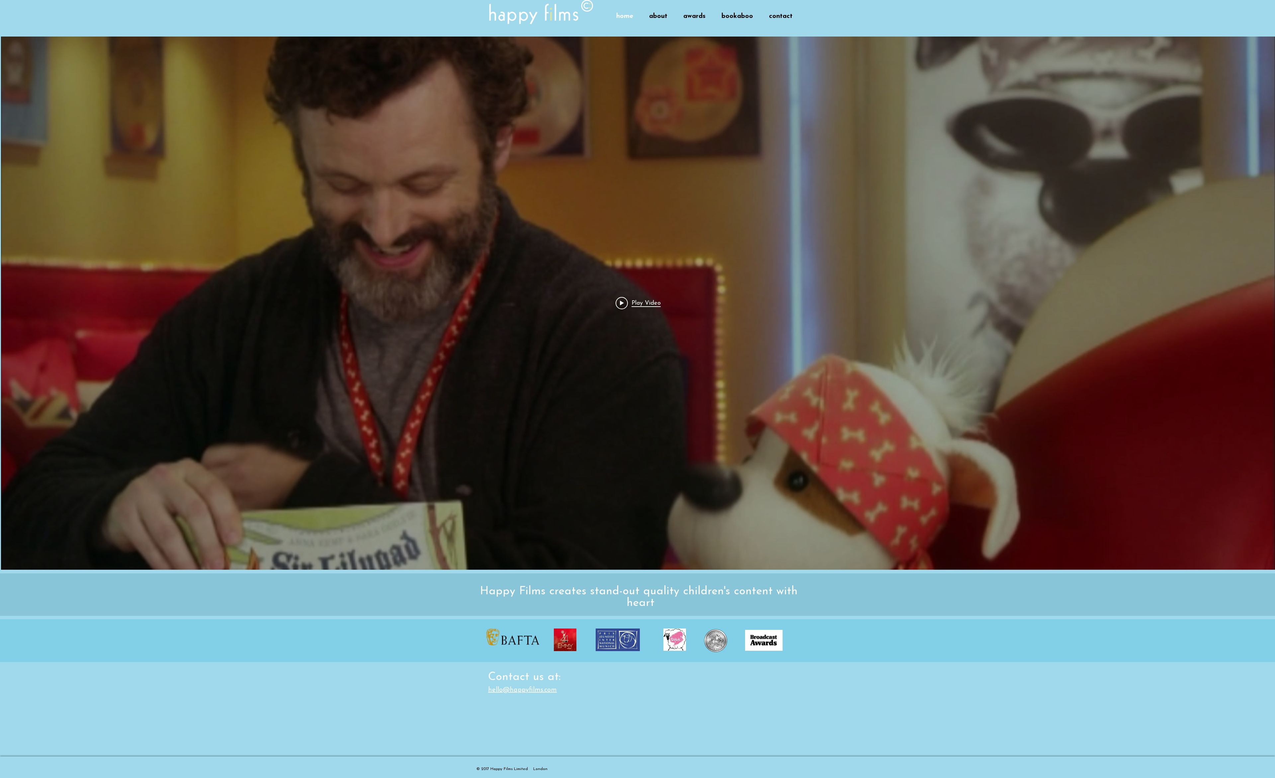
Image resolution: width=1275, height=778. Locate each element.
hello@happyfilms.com (522, 690)
